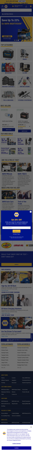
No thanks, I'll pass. (16, 234)
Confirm (16, 448)
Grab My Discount (16, 231)
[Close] (31, 427)
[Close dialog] (31, 212)
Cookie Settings (16, 443)
